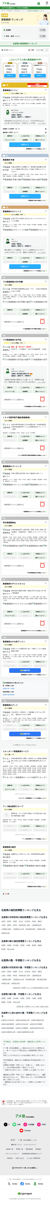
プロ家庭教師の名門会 (12, 339)
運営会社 (10, 1158)
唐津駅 (3, 945)
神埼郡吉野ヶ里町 (24, 925)
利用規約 (38, 1149)
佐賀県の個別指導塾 (8, 694)
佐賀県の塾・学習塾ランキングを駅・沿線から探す (33, 1006)
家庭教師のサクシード (12, 211)
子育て (44, 1124)
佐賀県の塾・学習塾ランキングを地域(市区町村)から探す (31, 988)
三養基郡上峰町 (6, 929)
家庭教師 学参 (8, 159)
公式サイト (10, 75)
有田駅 (22, 945)
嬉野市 (9, 925)
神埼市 (15, 925)
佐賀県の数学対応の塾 (37, 1028)
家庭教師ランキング (20, 11)
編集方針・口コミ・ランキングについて (23, 1144)
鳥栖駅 (9, 945)
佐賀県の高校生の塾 (37, 1020)
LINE (19, 1124)
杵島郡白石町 (5, 933)
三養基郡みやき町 (18, 929)
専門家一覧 (19, 1149)
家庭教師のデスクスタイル (14, 583)
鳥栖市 (15, 921)
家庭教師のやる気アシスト (14, 641)
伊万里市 (27, 921)
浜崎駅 (22, 998)
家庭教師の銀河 (9, 847)
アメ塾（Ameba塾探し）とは (27, 1140)
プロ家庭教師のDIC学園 (13, 281)
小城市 (3, 925)
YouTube (27, 1130)
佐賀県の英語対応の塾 (23, 1020)
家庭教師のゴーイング (12, 466)
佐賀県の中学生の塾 (22, 1024)
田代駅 (3, 949)
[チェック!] (43, 322)
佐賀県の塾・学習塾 (8, 688)
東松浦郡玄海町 (30, 979)
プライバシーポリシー (12, 1153)
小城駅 (28, 945)
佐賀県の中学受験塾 (36, 1024)
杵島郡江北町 (41, 929)
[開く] (45, 128)
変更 (43, 30)
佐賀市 (3, 921)
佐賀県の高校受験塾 (7, 1028)
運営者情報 (29, 1149)
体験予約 (25, 670)
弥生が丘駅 (10, 949)
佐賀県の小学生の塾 (7, 1020)
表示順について (8, 50)
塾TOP (3, 11)
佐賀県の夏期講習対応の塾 (25, 1032)
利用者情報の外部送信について (32, 1153)
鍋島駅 (40, 945)
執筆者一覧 (9, 1149)
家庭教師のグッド (10, 705)
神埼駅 (34, 945)
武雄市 (34, 921)
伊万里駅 (16, 945)
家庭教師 (9, 11)
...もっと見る (41, 123)
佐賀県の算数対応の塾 (8, 1032)
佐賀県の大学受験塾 (22, 1028)
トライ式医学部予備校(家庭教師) (16, 417)
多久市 (21, 921)
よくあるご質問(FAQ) (33, 1158)
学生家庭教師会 (9, 522)
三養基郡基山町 (36, 925)
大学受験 (31, 1124)
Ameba (14, 1184)
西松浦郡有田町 (30, 929)
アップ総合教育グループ (13, 806)
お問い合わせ (20, 1158)
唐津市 (9, 921)
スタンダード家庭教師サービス (16, 751)
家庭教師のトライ (10, 90)
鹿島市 (40, 921)
